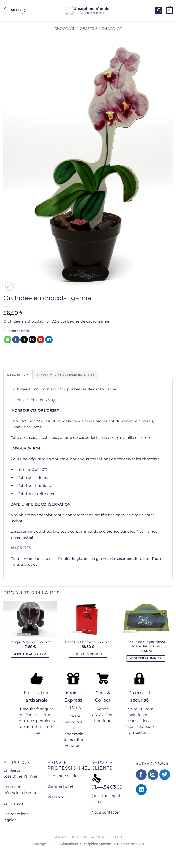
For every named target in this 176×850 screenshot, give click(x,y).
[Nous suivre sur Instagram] (153, 774)
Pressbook (57, 797)
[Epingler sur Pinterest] (40, 339)
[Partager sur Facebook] (16, 339)
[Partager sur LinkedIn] (49, 339)
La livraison (13, 803)
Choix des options (88, 654)
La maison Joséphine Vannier (78, 837)
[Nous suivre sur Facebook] (141, 774)
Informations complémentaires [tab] (65, 374)
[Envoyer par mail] (32, 339)
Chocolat (64, 28)
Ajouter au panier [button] (30, 654)
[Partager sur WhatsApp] (7, 339)
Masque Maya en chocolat (30, 642)
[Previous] (3, 635)
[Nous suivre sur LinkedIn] (141, 789)
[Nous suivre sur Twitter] (164, 774)
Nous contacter (105, 812)
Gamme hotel (60, 786)
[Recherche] (158, 10)
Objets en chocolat (101, 28)
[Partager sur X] (24, 339)
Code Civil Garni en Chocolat (88, 642)
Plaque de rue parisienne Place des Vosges (146, 644)
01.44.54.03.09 (106, 787)
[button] (14, 10)
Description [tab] (18, 374)
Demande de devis (64, 776)
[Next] (172, 635)
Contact (114, 837)
